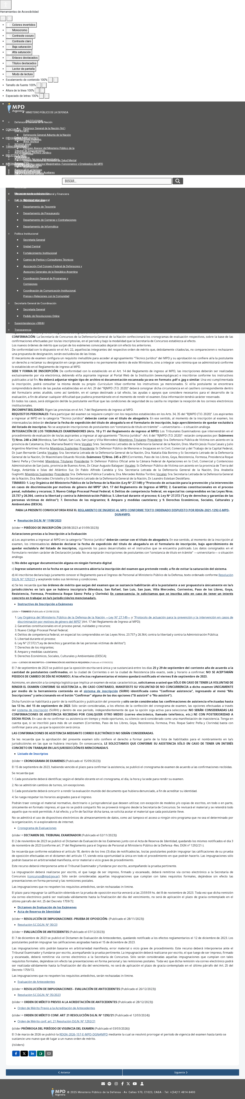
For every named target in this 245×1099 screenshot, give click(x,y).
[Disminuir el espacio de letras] (41, 96)
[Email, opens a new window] (49, 1053)
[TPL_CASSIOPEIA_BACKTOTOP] (239, 1092)
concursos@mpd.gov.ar (43, 876)
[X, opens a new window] (24, 1053)
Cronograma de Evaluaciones (37, 828)
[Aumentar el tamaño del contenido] (55, 80)
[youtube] (135, 1084)
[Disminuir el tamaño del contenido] (50, 80)
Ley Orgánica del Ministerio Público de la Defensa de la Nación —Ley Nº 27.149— (74, 617)
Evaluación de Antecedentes (36, 982)
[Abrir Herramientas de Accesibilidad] (5, 5)
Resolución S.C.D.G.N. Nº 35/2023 (39, 995)
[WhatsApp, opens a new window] (40, 1053)
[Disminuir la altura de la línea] (37, 90)
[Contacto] (103, 1084)
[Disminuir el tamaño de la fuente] (39, 85)
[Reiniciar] (3, 18)
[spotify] (109, 1084)
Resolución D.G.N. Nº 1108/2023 (39, 520)
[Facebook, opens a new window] (16, 1053)
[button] (48, 112)
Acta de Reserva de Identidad (39, 912)
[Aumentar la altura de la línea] (42, 90)
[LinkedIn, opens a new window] (32, 1053)
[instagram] (116, 1084)
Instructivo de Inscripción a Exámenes (45, 604)
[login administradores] (142, 1084)
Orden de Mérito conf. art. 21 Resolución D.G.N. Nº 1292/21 (56, 1021)
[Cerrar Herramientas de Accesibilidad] (9, 18)
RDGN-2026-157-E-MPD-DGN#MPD (83, 1034)
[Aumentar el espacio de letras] (46, 96)
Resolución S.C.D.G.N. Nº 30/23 (37, 925)
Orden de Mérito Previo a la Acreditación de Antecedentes (56, 1008)
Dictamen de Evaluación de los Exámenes (47, 907)
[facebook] (122, 1084)
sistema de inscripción (32, 710)
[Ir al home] (58, 1092)
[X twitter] (128, 1084)
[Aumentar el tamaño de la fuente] (44, 85)
